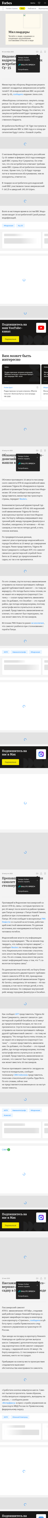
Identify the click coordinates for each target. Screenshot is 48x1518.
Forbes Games (15, 8)
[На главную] (7, 3)
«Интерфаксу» (9, 1371)
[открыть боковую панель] (39, 3)
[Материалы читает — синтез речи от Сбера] (37, 52)
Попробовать (23, 69)
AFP (17, 982)
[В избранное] (45, 52)
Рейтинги (32, 8)
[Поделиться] (41, 52)
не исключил (37, 591)
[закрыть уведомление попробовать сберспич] (37, 59)
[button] (45, 3)
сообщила (35, 1288)
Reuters (23, 467)
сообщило (18, 94)
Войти (33, 3)
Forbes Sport (8, 356)
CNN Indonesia (21, 1043)
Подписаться (10, 307)
